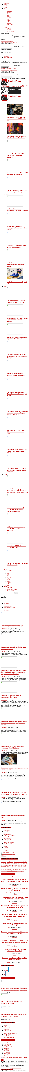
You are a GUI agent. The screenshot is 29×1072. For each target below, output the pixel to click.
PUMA (8, 20)
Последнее (6, 603)
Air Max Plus (17, 863)
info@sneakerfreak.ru (15, 1068)
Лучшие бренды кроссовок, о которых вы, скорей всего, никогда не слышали (14, 793)
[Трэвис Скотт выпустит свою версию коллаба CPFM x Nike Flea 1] (15, 114)
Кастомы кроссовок (9, 1037)
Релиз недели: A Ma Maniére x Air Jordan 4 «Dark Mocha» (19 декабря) (14, 898)
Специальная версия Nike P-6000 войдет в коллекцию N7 (17, 173)
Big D (8, 884)
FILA (8, 13)
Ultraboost (9, 869)
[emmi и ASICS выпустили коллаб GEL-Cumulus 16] (15, 560)
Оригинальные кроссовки (10, 58)
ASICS (5, 7)
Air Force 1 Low (18, 862)
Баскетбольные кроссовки (10, 840)
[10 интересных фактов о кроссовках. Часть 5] (9, 812)
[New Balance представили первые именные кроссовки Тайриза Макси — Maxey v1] (15, 408)
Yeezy (5, 8)
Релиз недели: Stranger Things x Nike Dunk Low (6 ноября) (14, 958)
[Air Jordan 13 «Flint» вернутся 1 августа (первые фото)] (15, 242)
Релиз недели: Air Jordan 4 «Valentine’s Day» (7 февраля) (14, 889)
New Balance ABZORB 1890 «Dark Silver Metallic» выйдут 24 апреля (17, 393)
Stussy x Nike (7, 836)
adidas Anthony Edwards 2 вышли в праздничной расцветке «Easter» (17, 319)
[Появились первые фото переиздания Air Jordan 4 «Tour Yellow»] (15, 223)
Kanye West (22, 866)
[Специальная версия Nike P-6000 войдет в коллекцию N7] (15, 170)
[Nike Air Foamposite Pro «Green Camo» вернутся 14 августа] (15, 187)
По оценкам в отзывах (9, 608)
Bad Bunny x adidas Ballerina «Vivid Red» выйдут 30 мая (16, 301)
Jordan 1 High (19, 865)
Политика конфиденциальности (9, 42)
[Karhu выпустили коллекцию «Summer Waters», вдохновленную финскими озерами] (9, 718)
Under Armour (10, 24)
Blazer (21, 863)
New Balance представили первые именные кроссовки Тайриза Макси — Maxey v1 (17, 413)
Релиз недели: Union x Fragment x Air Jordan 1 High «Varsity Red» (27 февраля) (14, 880)
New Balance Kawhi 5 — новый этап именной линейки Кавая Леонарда (16, 470)
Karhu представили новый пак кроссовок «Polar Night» (11, 696)
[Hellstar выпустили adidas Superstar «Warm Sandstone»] (15, 370)
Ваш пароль (17, 38)
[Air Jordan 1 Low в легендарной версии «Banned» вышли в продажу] (15, 260)
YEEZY (6, 1026)
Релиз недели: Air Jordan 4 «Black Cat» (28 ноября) (15, 924)
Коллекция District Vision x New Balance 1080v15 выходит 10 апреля (17, 451)
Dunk (23, 863)
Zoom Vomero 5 (24, 869)
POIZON (6, 831)
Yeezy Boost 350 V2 (17, 869)
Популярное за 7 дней (9, 607)
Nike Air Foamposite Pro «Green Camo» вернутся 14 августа (17, 191)
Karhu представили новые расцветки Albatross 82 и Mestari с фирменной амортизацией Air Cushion (13, 672)
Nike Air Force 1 (8, 1035)
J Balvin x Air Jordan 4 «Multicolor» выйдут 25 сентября (17, 209)
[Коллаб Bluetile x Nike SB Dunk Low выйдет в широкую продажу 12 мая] (15, 151)
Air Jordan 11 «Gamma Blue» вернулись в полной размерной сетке (14, 906)
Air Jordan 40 (7, 830)
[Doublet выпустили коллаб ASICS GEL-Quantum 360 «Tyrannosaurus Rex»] (15, 505)
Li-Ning (8, 16)
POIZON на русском (12, 29)
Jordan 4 (14, 866)
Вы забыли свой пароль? (7, 41)
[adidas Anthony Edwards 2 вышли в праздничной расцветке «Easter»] (15, 315)
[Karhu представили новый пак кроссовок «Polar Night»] (9, 692)
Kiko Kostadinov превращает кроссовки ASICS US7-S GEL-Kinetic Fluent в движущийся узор (17, 490)
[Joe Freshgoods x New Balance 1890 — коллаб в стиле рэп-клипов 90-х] (15, 427)
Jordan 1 (13, 865)
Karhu (2, 628)
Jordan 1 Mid (6, 866)
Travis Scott (5, 869)
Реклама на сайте (8, 57)
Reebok (8, 21)
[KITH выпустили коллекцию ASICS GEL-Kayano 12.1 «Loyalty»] (15, 524)
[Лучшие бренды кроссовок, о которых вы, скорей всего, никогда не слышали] (9, 789)
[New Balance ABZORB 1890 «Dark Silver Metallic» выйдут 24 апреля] (15, 389)
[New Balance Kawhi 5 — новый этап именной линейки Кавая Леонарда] (15, 465)
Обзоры (6, 850)
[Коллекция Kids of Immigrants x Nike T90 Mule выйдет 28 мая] (15, 133)
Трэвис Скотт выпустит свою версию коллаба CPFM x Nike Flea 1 (16, 119)
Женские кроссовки (9, 842)
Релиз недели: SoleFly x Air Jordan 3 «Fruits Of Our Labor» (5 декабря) (14, 915)
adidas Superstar (3, 862)
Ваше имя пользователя (20, 36)
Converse (9, 12)
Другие (5, 9)
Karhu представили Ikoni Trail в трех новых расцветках (13, 648)
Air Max (24, 862)
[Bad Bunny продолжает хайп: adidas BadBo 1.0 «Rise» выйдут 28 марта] (15, 351)
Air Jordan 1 (6, 1029)
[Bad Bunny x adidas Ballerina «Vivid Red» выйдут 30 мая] (15, 297)
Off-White (9, 17)
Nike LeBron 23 (7, 839)
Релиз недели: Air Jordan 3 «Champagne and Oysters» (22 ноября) (14, 932)
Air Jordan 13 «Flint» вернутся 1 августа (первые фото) (17, 246)
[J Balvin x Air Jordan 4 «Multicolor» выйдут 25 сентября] (15, 206)
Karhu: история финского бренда (12, 626)
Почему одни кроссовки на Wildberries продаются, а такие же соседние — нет (14, 989)
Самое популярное (8, 606)
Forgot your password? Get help (8, 68)
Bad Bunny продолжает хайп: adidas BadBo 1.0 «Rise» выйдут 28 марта (17, 356)
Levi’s (8, 15)
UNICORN (9, 28)
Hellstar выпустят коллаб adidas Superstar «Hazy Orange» (17, 337)
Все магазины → (11, 31)
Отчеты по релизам (8, 844)
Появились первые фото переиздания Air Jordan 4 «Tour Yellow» (17, 228)
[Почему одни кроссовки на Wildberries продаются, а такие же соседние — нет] (4, 985)
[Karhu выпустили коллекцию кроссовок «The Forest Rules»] (9, 765)
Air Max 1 (3, 863)
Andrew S (8, 893)
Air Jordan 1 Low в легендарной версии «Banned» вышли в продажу (17, 264)
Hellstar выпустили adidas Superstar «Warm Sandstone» (16, 374)
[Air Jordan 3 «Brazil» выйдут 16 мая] (15, 279)
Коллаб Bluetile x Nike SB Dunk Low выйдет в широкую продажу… (17, 155)
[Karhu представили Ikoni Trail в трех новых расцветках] (9, 644)
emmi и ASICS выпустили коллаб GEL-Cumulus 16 (17, 564)
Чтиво (5, 848)
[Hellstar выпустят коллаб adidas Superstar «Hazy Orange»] (15, 334)
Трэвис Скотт (7, 832)
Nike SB (18, 868)
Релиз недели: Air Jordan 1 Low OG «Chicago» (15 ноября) (14, 950)
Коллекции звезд (8, 843)
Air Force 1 (10, 862)
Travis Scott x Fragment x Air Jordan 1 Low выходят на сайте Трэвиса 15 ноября (14, 941)
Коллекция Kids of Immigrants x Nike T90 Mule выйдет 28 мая (17, 137)
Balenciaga (9, 11)
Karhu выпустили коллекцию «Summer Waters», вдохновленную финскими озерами (14, 723)
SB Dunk (22, 868)
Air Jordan (6, 3)
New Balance (7, 5)
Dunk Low (5, 865)
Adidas (5, 4)
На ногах (6, 847)
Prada (8, 19)
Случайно (6, 610)
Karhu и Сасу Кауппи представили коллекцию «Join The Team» (12, 747)
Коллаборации (7, 834)
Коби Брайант (7, 838)
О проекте (6, 54)
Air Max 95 (13, 863)
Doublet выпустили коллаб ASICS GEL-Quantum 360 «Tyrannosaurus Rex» (15, 509)
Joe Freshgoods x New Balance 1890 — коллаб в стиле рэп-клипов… (16, 432)
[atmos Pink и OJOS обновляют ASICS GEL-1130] (15, 543)
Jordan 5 (17, 866)
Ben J (5, 628)
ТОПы (5, 846)
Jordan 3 (10, 866)
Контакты (6, 56)
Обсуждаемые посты (9, 604)
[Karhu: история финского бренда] (9, 622)
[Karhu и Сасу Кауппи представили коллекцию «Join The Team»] (9, 743)
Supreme (9, 23)
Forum (9, 865)
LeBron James (10, 868)
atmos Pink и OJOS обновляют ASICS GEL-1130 (16, 546)
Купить (5, 27)
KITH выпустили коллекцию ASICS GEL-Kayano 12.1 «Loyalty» (16, 528)
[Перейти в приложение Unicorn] (3, 856)
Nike (5, 1)
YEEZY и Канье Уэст (9, 835)
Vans (8, 25)
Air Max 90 (7, 863)
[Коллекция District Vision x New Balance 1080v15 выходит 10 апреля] (15, 446)
